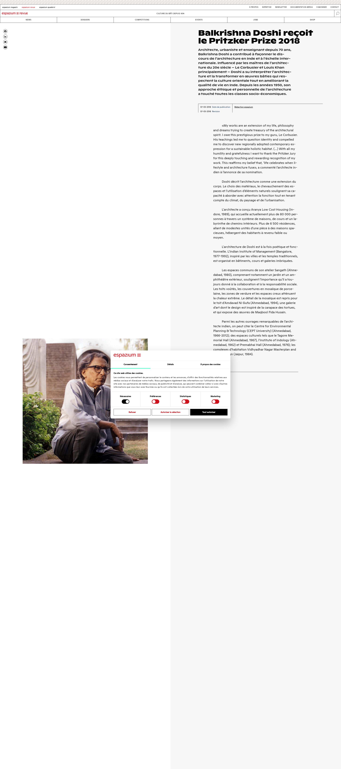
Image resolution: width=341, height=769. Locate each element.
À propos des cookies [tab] (210, 364)
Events (199, 20)
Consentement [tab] (130, 364)
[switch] (155, 401)
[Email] (5, 42)
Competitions (142, 20)
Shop (312, 20)
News (28, 20)
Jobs (255, 20)
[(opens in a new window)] (5, 47)
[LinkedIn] (5, 36)
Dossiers (85, 20)
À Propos (253, 7)
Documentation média (302, 7)
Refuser (132, 412)
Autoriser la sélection (170, 412)
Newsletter (281, 7)
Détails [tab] (170, 364)
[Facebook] (5, 31)
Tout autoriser (208, 412)
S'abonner (321, 7)
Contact (334, 7)
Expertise (266, 7)
